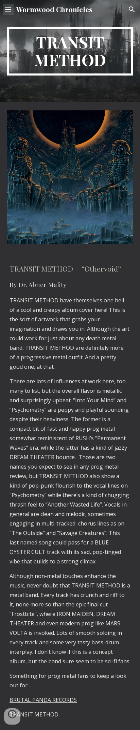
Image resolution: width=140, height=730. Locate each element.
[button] (8, 9)
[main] (70, 51)
